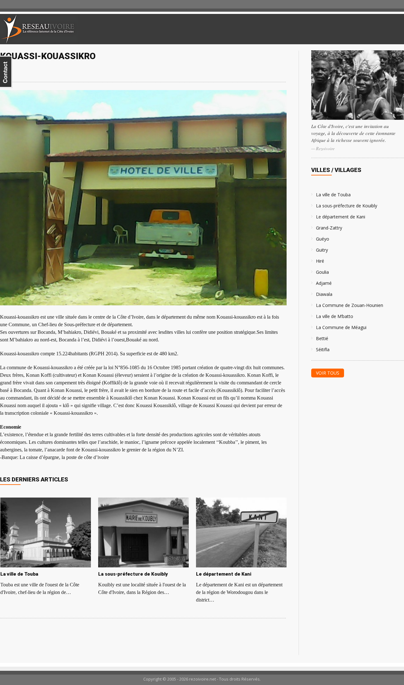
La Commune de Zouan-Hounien (349, 305)
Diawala (324, 294)
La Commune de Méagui (341, 327)
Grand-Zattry (329, 228)
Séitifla (323, 349)
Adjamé (324, 283)
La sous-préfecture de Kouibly (346, 206)
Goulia (322, 272)
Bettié (322, 338)
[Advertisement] (329, 29)
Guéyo (322, 239)
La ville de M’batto (334, 316)
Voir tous (327, 373)
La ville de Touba (333, 195)
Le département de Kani (340, 217)
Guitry (322, 250)
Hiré (320, 261)
